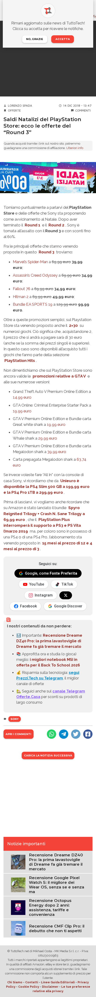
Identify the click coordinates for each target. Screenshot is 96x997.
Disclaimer (50, 986)
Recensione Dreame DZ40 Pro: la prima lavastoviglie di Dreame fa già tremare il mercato (49, 641)
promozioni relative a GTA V (59, 376)
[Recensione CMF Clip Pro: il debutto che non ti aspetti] (18, 928)
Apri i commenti (18, 734)
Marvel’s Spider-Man (30, 261)
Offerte (14, 110)
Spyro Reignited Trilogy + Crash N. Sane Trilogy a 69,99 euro (44, 513)
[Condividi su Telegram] (63, 734)
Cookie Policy (28, 986)
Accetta (62, 39)
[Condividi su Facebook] (88, 734)
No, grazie (34, 39)
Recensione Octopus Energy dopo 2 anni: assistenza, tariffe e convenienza (50, 907)
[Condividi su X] (75, 734)
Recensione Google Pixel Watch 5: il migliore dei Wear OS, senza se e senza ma (56, 884)
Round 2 (56, 225)
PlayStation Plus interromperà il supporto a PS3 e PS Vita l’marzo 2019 (42, 525)
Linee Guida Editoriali (58, 982)
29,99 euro (47, 438)
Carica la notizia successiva (48, 755)
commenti (83, 110)
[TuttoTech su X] (65, 595)
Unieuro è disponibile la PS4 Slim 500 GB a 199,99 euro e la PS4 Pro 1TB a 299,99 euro (46, 486)
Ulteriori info (74, 148)
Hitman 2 (20, 296)
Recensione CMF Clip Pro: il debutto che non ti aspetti (56, 928)
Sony (14, 719)
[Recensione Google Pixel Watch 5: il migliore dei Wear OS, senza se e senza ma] (18, 884)
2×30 (73, 325)
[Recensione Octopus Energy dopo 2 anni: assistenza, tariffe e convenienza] (18, 907)
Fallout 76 (21, 288)
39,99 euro (56, 451)
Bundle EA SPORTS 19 (32, 304)
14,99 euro (22, 397)
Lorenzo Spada (20, 105)
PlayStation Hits (19, 360)
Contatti (31, 982)
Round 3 (46, 252)
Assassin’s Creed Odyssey (35, 275)
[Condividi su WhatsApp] (51, 734)
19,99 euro (22, 411)
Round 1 (32, 225)
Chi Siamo (14, 982)
